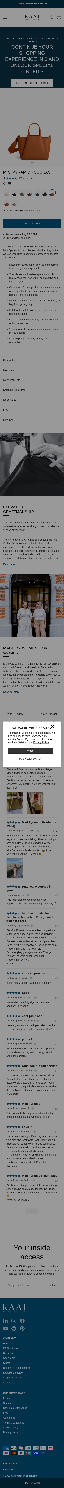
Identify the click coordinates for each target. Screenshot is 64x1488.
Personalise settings (30, 759)
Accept (30, 751)
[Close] (52, 726)
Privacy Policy (41, 742)
